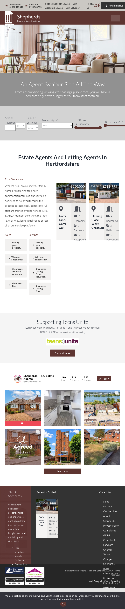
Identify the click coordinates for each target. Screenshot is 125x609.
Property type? (50, 120)
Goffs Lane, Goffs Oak (41, 521)
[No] (121, 600)
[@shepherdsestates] (17, 379)
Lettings (107, 506)
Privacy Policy (111, 525)
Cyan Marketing (112, 581)
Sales (106, 501)
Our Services (110, 511)
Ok (63, 604)
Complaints (109, 530)
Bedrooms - (114, 122)
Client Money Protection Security (110, 587)
